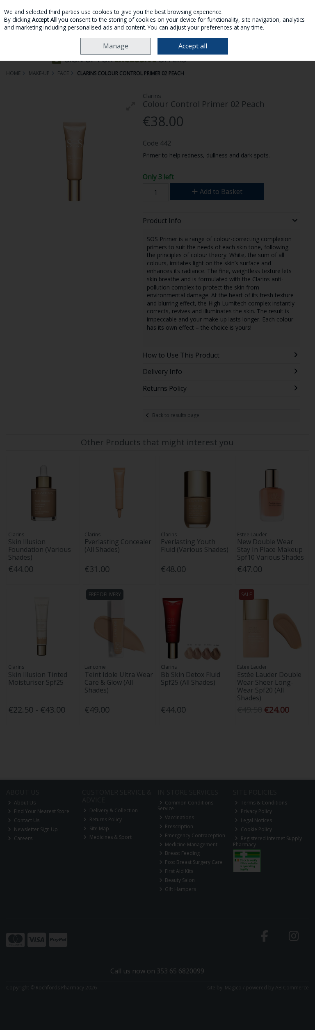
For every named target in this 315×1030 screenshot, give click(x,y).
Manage (115, 45)
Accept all (192, 45)
